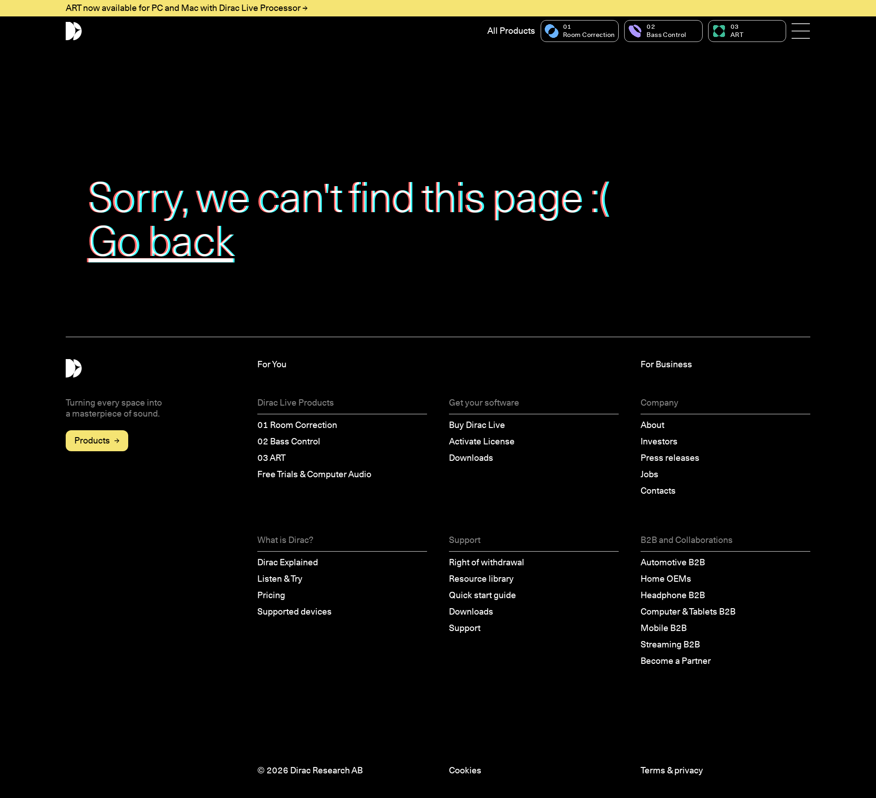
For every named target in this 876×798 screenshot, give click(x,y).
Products (92, 440)
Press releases (670, 458)
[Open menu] (801, 31)
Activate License (482, 441)
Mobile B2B (664, 628)
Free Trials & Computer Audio (314, 474)
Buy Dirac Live (477, 425)
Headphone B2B (673, 595)
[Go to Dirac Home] (74, 31)
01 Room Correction (297, 425)
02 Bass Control (288, 441)
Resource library (481, 579)
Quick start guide (482, 595)
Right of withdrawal (486, 562)
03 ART (271, 458)
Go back (162, 241)
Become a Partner (676, 661)
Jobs (649, 474)
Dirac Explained (287, 562)
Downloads (471, 458)
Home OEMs (666, 579)
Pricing (271, 595)
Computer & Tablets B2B (688, 611)
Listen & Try (279, 579)
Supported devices (294, 611)
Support (464, 628)
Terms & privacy (672, 770)
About (652, 425)
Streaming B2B (670, 644)
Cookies (465, 770)
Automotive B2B (673, 562)
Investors (659, 441)
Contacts (658, 490)
